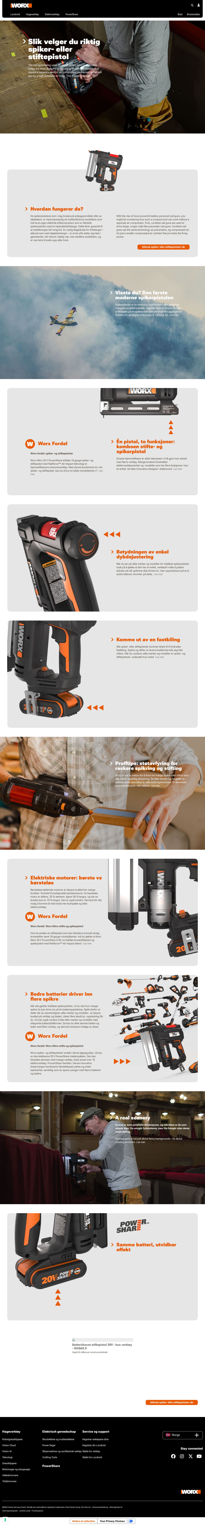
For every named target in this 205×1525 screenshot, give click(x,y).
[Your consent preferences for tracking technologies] (5, 1520)
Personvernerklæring (100, 1507)
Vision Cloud (9, 1445)
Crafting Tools (49, 1457)
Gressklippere (9, 1463)
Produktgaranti (37, 1511)
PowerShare (51, 1466)
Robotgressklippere (12, 1439)
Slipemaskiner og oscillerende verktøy (62, 1451)
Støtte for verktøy (91, 1451)
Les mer (85, 75)
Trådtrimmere (9, 1481)
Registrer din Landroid (94, 1445)
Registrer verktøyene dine (95, 1439)
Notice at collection (83, 1521)
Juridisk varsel (24, 1511)
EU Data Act (86, 1507)
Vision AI (7, 1451)
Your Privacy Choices (112, 1521)
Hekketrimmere (10, 1475)
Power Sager (48, 1445)
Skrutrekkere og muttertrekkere (58, 1439)
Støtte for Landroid (92, 1457)
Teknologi (7, 1457)
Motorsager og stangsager (16, 1469)
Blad (180, 14)
